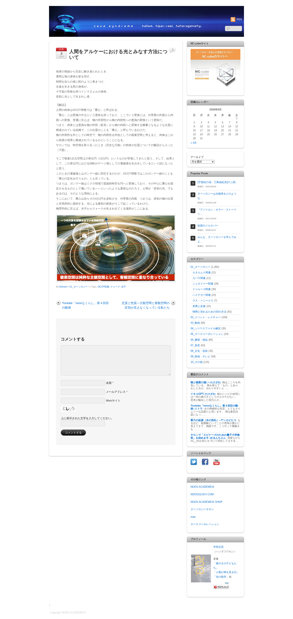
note (193, 517)
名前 (109, 382)
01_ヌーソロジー (78, 286)
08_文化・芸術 (199, 351)
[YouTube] (216, 461)
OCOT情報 (103, 286)
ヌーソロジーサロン (202, 509)
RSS (239, 19)
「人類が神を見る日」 (226, 572)
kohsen (63, 286)
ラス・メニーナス (203, 300)
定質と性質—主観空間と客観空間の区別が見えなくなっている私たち (146, 305)
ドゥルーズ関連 (202, 289)
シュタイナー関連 (203, 283)
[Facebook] (205, 461)
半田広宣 (218, 547)
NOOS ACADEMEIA (202, 486)
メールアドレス (116, 391)
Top (283, 609)
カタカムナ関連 (202, 272)
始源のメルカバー (208, 225)
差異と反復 (199, 306)
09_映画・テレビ (200, 356)
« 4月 (194, 142)
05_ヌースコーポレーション (207, 334)
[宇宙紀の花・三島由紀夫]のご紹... (218, 182)
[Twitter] (194, 461)
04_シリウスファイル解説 (206, 328)
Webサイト (113, 400)
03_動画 (195, 323)
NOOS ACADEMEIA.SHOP (206, 502)
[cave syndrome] (146, 35)
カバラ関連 (199, 278)
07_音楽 (195, 345)
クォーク (115, 286)
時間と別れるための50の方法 (209, 311)
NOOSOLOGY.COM (202, 494)
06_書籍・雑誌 (199, 339)
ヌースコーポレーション (205, 524)
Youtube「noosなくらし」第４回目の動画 (85, 305)
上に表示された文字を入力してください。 (87, 418)
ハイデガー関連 (202, 295)
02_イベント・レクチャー (206, 317)
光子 (123, 286)
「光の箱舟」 (221, 576)
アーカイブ (197, 157)
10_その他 (197, 362)
